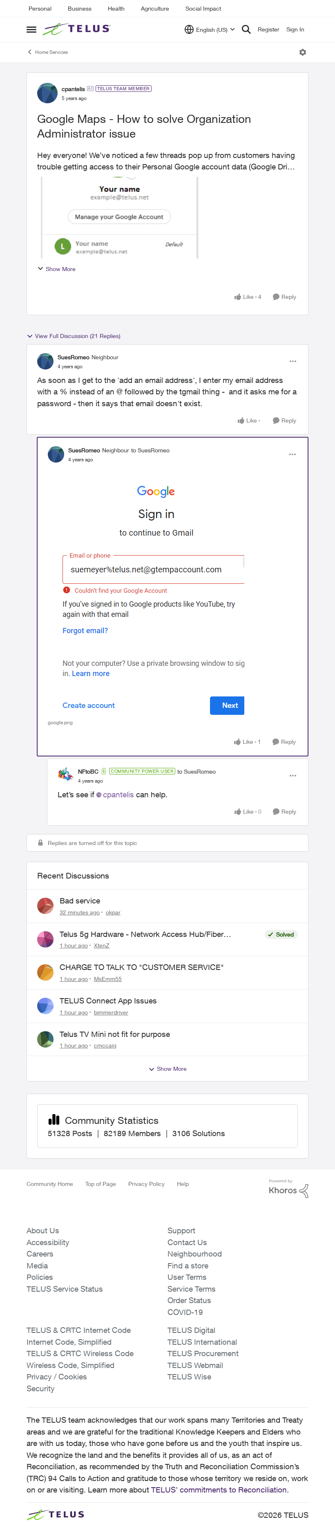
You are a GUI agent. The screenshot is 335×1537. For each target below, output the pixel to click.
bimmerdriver (111, 1012)
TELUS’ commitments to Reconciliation (219, 1489)
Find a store (188, 1265)
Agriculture (155, 8)
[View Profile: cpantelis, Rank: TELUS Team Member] (47, 93)
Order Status (189, 1300)
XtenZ (101, 945)
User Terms (187, 1276)
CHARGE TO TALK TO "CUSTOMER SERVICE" (142, 967)
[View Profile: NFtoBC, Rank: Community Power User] (66, 775)
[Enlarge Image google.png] (146, 591)
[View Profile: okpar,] (45, 906)
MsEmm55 (108, 978)
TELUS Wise (189, 1376)
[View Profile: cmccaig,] (45, 1039)
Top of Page (100, 1183)
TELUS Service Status (65, 1288)
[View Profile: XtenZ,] (45, 939)
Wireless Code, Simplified (70, 1365)
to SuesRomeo (150, 450)
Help (183, 1183)
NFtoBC (88, 771)
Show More (61, 268)
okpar (113, 912)
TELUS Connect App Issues (108, 1000)
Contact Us (187, 1242)
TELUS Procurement (203, 1353)
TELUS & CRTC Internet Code (79, 1330)
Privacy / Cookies (57, 1376)
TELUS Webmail (195, 1365)
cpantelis (73, 88)
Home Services (51, 52)
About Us (43, 1230)
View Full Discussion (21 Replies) (78, 335)
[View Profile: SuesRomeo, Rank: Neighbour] (45, 361)
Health (116, 8)
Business (80, 8)
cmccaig (105, 1045)
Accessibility (48, 1242)
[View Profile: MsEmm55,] (45, 972)
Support (181, 1230)
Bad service (80, 900)
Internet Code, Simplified (69, 1341)
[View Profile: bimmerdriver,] (45, 1006)
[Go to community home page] (77, 29)
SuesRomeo (73, 357)
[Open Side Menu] (31, 29)
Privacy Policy (146, 1183)
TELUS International (202, 1341)
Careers (40, 1253)
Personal (40, 8)
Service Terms (192, 1288)
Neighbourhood (195, 1253)
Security (41, 1388)
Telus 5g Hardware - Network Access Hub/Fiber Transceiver (141, 934)
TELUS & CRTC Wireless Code (80, 1353)
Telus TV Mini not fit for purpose (115, 1034)
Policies (40, 1276)
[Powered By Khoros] (288, 1188)
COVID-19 (185, 1312)
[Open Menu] (302, 52)
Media (37, 1265)
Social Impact (203, 8)
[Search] (246, 29)
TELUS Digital (191, 1330)
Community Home (50, 1183)
